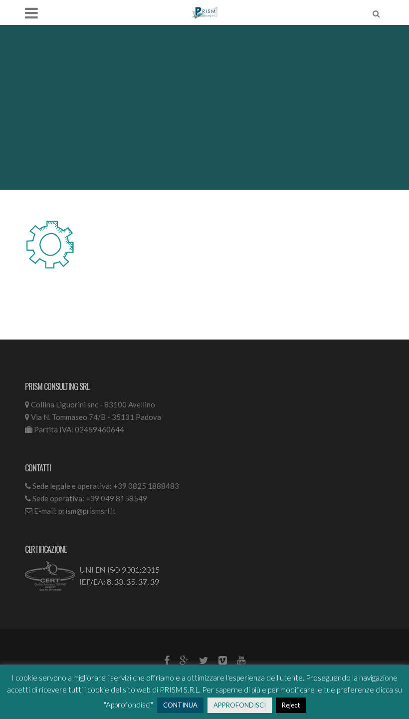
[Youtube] (241, 660)
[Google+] (184, 660)
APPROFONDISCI (239, 705)
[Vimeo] (222, 660)
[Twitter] (203, 660)
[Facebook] (167, 660)
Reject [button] (291, 705)
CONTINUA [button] (180, 705)
